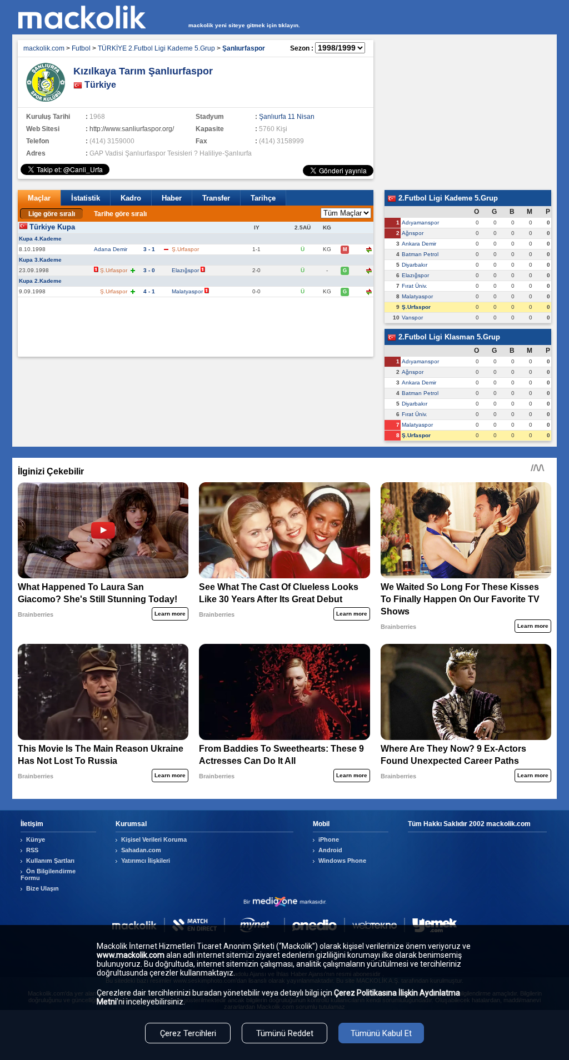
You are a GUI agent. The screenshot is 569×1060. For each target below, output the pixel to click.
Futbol (81, 48)
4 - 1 (149, 291)
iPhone (328, 839)
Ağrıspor (412, 233)
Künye (35, 839)
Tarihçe (263, 198)
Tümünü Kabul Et (381, 1033)
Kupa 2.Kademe (40, 281)
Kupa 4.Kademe (40, 239)
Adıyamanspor (420, 222)
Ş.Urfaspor (416, 307)
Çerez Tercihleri (188, 1033)
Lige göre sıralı (51, 214)
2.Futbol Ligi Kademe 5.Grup (447, 198)
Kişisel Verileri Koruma (154, 839)
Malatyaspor (187, 291)
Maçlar (39, 198)
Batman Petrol (420, 254)
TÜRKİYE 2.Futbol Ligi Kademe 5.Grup (156, 48)
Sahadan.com (141, 850)
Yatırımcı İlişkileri (145, 860)
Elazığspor (185, 270)
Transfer (216, 198)
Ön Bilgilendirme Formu (48, 874)
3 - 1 (149, 249)
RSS (32, 850)
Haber (172, 198)
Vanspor (412, 317)
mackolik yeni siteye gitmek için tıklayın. (244, 25)
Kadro (131, 198)
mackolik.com (43, 48)
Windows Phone (342, 860)
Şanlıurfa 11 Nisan (287, 117)
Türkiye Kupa (52, 227)
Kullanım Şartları (50, 860)
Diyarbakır (414, 265)
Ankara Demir (419, 244)
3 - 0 (149, 270)
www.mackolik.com (130, 955)
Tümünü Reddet (284, 1033)
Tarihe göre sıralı (120, 214)
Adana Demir (110, 249)
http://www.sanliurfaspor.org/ (131, 129)
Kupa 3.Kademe (40, 260)
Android (330, 850)
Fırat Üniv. (414, 286)
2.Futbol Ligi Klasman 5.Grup (448, 337)
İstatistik (85, 198)
